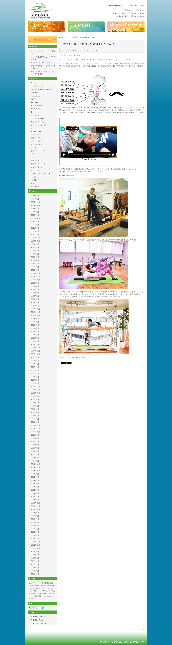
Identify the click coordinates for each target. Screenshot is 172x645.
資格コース (35, 186)
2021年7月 (35, 228)
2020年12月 (35, 238)
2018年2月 (35, 341)
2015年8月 (35, 438)
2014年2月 (35, 496)
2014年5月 (35, 487)
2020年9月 (35, 244)
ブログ (33, 148)
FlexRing (34, 93)
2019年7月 (35, 289)
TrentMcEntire (36, 109)
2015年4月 (35, 451)
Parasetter (35, 102)
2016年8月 (35, 399)
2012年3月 (35, 571)
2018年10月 (35, 315)
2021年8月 (35, 225)
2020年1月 (35, 270)
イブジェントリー (37, 115)
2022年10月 (35, 218)
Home (61, 37)
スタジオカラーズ (38, 588)
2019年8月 (35, 286)
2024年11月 (35, 202)
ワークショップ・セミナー (40, 174)
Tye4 (33, 112)
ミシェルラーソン (37, 167)
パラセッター (85, 50)
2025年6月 (35, 199)
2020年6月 (35, 254)
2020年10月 (35, 241)
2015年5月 (35, 448)
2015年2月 (35, 458)
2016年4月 (35, 412)
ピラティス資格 (36, 144)
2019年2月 (35, 302)
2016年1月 (35, 422)
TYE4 (41, 585)
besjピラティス (34, 583)
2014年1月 (35, 500)
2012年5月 (35, 564)
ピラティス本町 (36, 593)
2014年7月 (35, 480)
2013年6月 (35, 522)
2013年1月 (35, 538)
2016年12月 (35, 386)
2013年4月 (35, 529)
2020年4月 (35, 260)
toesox (37, 585)
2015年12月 (35, 425)
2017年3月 (35, 377)
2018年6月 (35, 328)
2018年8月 (35, 322)
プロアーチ (35, 154)
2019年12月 (35, 273)
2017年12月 (35, 348)
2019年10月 (35, 280)
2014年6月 (35, 483)
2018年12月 (35, 309)
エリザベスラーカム (38, 122)
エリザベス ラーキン (38, 119)
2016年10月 (35, 393)
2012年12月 (35, 542)
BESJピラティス (37, 86)
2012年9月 (35, 551)
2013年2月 (35, 535)
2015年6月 (35, 445)
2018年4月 (35, 335)
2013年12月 (35, 503)
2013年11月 (35, 506)
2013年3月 (35, 532)
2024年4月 (35, 209)
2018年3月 (35, 338)
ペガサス (34, 157)
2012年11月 (35, 545)
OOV (33, 99)
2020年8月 (35, 247)
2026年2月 (35, 196)
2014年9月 (35, 474)
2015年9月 (35, 435)
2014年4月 (35, 490)
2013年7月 (35, 519)
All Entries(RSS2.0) (38, 617)
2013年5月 (35, 526)
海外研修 (34, 180)
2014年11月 (35, 467)
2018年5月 (35, 331)
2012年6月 (35, 561)
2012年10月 (35, 548)
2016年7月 (35, 403)
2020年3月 (35, 264)
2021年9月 (35, 222)
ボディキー (35, 161)
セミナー (34, 128)
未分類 (33, 177)
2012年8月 (35, 555)
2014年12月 (35, 464)
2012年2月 (35, 574)
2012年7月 (35, 558)
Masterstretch (36, 96)
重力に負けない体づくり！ (40, 62)
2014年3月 (35, 493)
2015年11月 (35, 429)
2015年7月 (35, 441)
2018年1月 (35, 344)
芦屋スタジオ (139, 10)
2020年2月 (35, 267)
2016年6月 (35, 406)
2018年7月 (35, 325)
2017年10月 (35, 354)
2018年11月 (35, 312)
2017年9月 (35, 357)
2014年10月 (35, 471)
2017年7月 (35, 364)
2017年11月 (35, 351)
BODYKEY (43, 583)
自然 (32, 183)
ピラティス (95, 50)
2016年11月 (35, 390)
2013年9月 (35, 513)
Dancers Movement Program (41, 89)
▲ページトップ (138, 629)
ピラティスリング (37, 138)
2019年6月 (35, 293)
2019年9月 (35, 283)
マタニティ (32, 599)
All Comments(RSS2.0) (39, 623)
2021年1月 (35, 234)
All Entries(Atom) (37, 620)
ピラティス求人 (36, 141)
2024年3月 (35, 212)
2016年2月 (35, 419)
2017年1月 (35, 383)
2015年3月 (35, 454)
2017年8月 (35, 361)
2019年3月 (35, 299)
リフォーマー (36, 170)
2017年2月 (35, 380)
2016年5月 (35, 409)
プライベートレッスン (39, 151)
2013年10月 (35, 509)
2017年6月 (35, 367)
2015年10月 (35, 432)
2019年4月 (35, 296)
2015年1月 (35, 461)
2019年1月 (35, 306)
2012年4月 (35, 568)
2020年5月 (35, 257)
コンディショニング (38, 125)
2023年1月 (35, 215)
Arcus (33, 83)
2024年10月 (35, 205)
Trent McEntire (36, 106)
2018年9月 (35, 319)
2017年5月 (35, 370)
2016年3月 (35, 416)
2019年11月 (35, 276)
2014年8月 (35, 477)
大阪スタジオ (128, 10)
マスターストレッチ (38, 164)
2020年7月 (35, 251)
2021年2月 (35, 231)
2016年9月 (35, 396)
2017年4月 (35, 374)
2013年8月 (35, 516)
